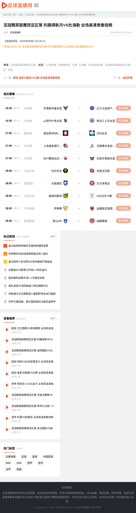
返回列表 (128, 77)
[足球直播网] (17, 8)
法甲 (8, 469)
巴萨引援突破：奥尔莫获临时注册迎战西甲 (32, 301)
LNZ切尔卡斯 (104, 195)
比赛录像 (51, 64)
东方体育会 (103, 183)
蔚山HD (57, 220)
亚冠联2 (28, 183)
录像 (21, 15)
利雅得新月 (64, 64)
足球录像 (29, 15)
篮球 (34, 456)
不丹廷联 (29, 208)
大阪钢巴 (56, 183)
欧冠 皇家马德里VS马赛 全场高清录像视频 (36, 77)
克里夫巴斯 (103, 170)
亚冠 (10, 69)
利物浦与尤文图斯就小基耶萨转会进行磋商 (32, 293)
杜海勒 (82, 64)
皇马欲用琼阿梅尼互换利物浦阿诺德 (28, 245)
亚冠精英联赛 (95, 64)
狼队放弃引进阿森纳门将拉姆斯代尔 (28, 285)
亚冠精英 (29, 220)
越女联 (28, 133)
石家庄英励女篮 (106, 158)
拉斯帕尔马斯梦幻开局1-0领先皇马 (27, 269)
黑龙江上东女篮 (106, 120)
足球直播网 (15, 32)
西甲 (29, 463)
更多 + (54, 236)
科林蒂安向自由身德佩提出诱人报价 (28, 253)
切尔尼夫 (56, 170)
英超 (18, 469)
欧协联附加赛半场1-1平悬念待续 (26, 277)
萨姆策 (58, 208)
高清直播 (123, 108)
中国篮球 (48, 456)
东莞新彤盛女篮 (52, 108)
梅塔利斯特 (55, 195)
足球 (74, 64)
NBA (8, 463)
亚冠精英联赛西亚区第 (23, 64)
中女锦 (28, 108)
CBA (18, 463)
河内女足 (102, 133)
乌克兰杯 (29, 170)
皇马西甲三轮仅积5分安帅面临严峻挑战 (30, 261)
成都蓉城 (102, 220)
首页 (14, 15)
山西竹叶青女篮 (52, 120)
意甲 (40, 463)
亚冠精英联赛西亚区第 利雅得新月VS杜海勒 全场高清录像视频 (65, 15)
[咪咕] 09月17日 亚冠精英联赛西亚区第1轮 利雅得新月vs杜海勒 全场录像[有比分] (48, 46)
